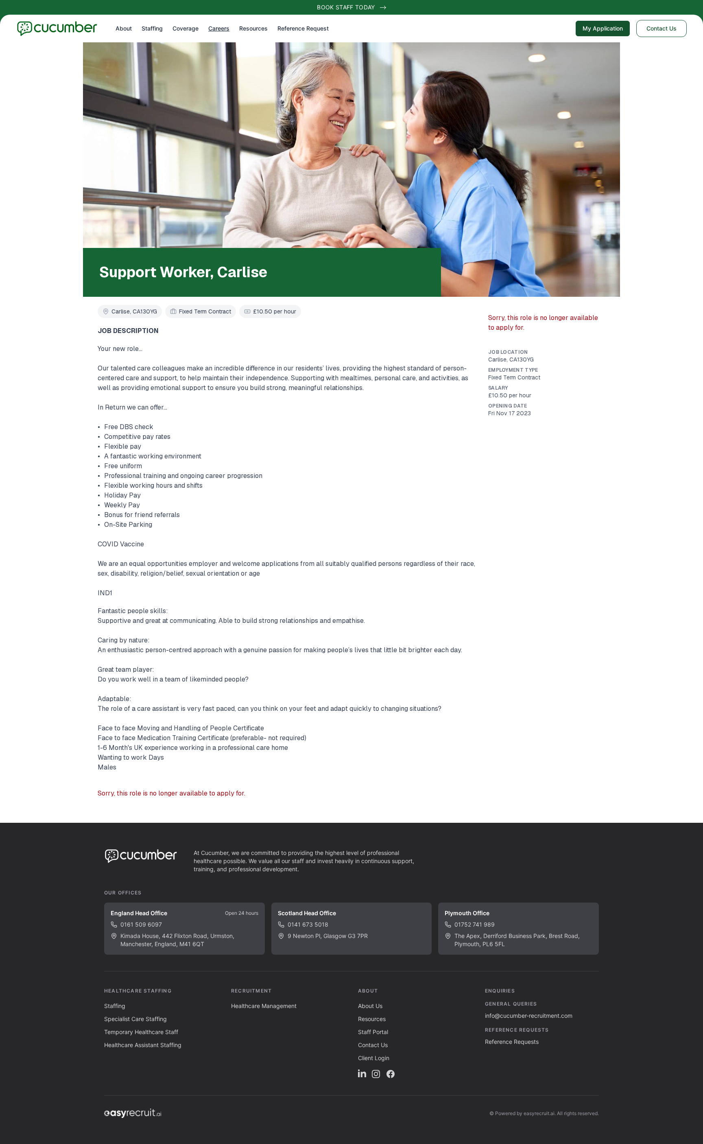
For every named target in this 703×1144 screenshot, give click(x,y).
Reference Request (303, 28)
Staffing (152, 28)
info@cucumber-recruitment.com (528, 1015)
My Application (603, 28)
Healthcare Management (264, 1005)
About (124, 28)
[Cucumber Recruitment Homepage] (63, 28)
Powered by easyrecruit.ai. (525, 1113)
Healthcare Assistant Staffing (142, 1044)
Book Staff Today (346, 7)
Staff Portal (373, 1031)
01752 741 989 (474, 924)
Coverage (185, 28)
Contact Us (661, 28)
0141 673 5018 (308, 924)
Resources (253, 28)
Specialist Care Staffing (135, 1018)
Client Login (373, 1057)
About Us (370, 1005)
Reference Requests (512, 1041)
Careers (218, 28)
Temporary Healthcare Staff (141, 1031)
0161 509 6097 (141, 924)
